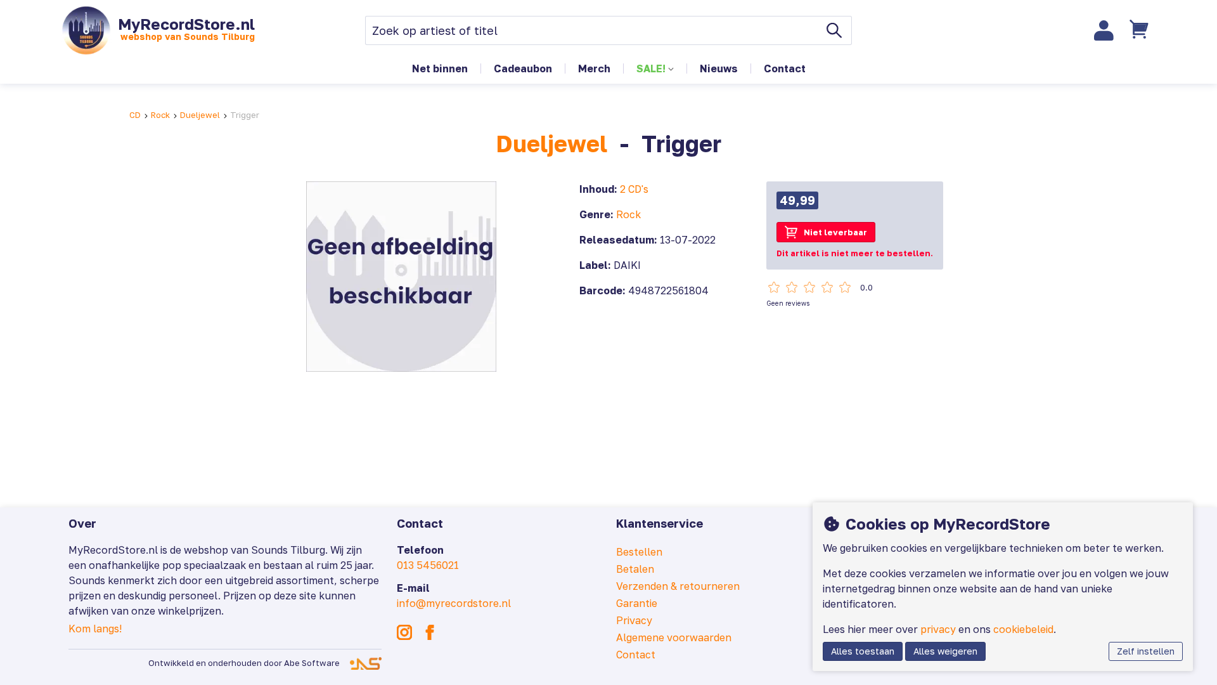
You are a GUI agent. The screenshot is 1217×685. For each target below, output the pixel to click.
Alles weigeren (945, 651)
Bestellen (639, 551)
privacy (938, 629)
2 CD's (634, 189)
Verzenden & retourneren (678, 586)
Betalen (635, 569)
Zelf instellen (1146, 651)
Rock (160, 115)
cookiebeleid (1023, 629)
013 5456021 (428, 565)
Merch (594, 68)
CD (135, 115)
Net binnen (440, 68)
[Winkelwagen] (1140, 30)
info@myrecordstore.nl (454, 603)
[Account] (1104, 30)
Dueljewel (200, 115)
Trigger (244, 115)
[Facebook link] (429, 632)
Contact (785, 68)
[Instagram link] (404, 632)
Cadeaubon (523, 68)
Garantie (636, 603)
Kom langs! (95, 628)
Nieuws (719, 68)
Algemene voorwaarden (673, 637)
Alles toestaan (862, 651)
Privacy (634, 620)
